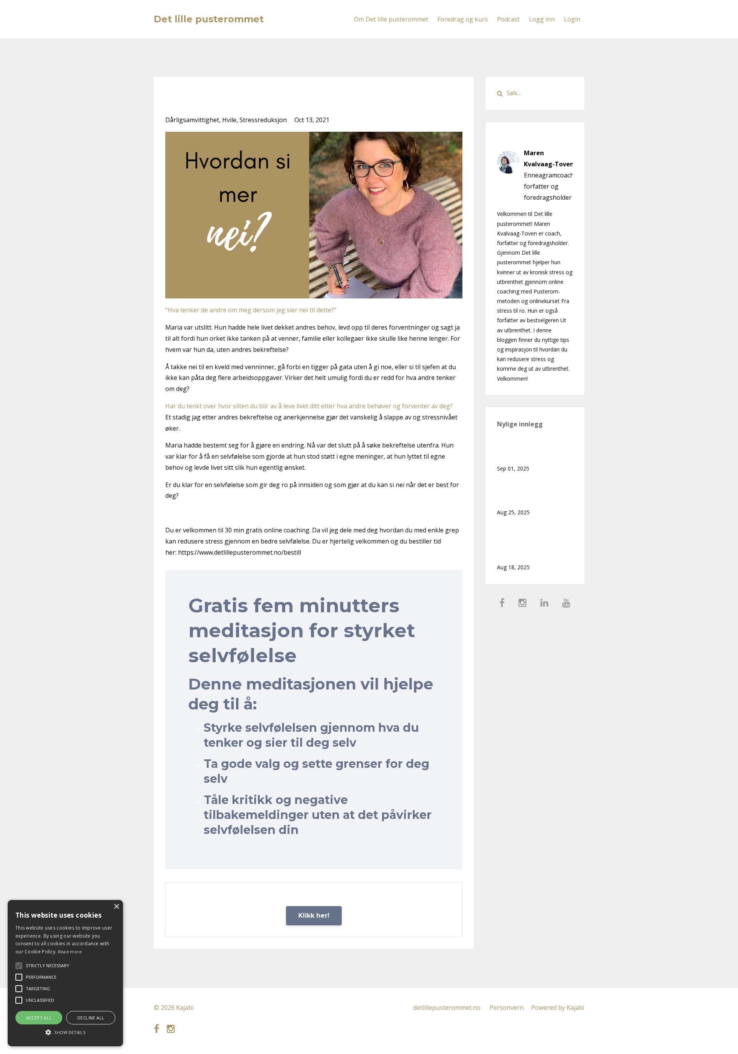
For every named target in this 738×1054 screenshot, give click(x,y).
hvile (229, 120)
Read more (70, 952)
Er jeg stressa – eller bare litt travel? (528, 494)
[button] (65, 1032)
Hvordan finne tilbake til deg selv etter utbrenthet (535, 543)
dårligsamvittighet (192, 120)
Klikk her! (313, 915)
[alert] (65, 973)
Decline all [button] (90, 1018)
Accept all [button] (39, 1018)
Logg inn (542, 19)
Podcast (508, 19)
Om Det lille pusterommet (391, 19)
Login (572, 19)
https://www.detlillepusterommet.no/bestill (239, 552)
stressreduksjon (263, 120)
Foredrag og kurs (462, 19)
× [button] (116, 907)
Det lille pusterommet (209, 19)
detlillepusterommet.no (446, 1007)
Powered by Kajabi (557, 1007)
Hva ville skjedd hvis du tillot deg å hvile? (533, 450)
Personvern (507, 1007)
